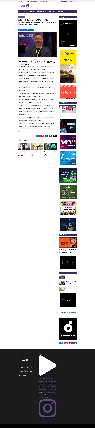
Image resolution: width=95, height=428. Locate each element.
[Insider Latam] (25, 6)
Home (20, 11)
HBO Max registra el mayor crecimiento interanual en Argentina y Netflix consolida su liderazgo (24, 153)
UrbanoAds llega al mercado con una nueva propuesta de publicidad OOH (71, 277)
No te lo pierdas (63, 272)
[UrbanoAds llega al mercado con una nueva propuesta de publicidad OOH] (62, 277)
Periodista (21, 27)
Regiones (25, 11)
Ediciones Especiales (41, 11)
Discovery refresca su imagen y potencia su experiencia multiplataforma (50, 153)
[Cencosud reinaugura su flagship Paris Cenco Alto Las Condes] (37, 146)
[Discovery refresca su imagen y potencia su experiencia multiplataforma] (50, 146)
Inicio (18, 14)
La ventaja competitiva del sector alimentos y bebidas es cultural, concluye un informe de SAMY (67, 251)
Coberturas (51, 11)
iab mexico (20, 131)
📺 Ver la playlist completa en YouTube (66, 115)
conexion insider (60, 11)
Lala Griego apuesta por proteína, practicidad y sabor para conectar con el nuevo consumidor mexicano (36, 1)
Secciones (32, 11)
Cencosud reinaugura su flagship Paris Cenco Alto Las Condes (37, 153)
